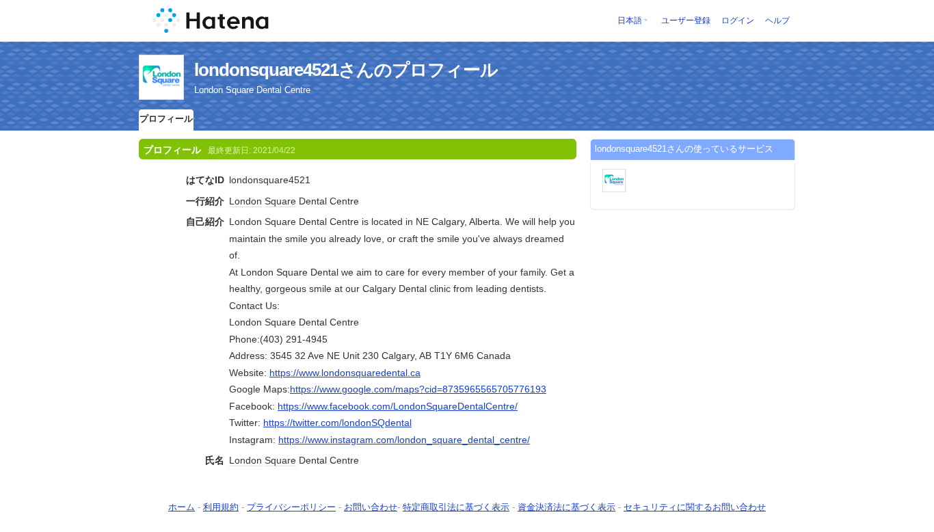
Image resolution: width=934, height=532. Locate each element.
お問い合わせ (370, 507)
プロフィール (166, 119)
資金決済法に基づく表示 (566, 507)
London (245, 201)
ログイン (737, 20)
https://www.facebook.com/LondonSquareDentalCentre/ (398, 406)
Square (280, 201)
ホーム (181, 507)
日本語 (629, 20)
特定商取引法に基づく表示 (456, 507)
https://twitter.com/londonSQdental (337, 422)
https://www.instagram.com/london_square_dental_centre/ (404, 439)
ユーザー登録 (685, 20)
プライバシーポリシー (291, 507)
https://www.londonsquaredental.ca (345, 372)
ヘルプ (777, 20)
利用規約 (221, 507)
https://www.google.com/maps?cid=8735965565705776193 (418, 389)
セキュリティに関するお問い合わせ (695, 507)
